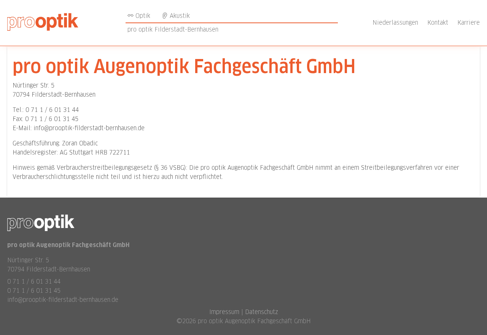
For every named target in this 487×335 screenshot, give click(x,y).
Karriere (468, 23)
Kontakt (437, 23)
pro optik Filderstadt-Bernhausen (172, 30)
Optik (142, 16)
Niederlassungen (395, 23)
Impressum (224, 312)
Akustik (179, 16)
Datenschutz (261, 312)
